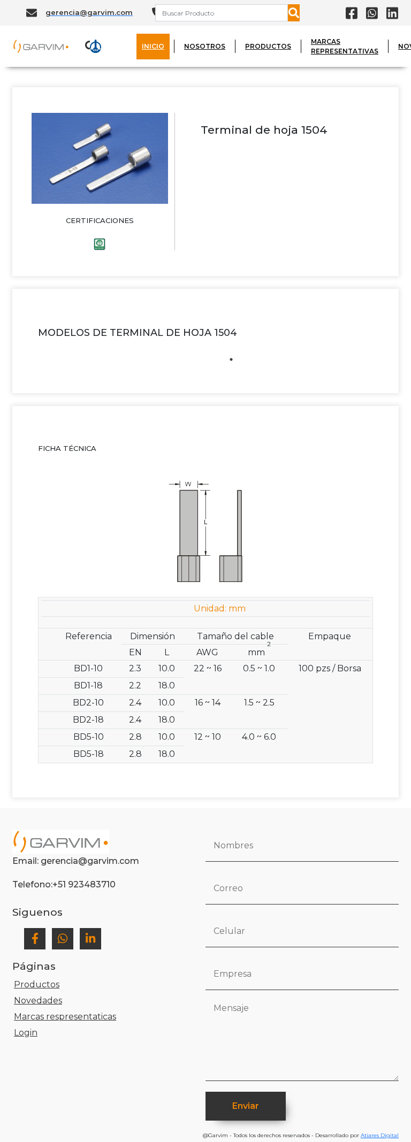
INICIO (153, 46)
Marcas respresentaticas (65, 1016)
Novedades (38, 1000)
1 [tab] (231, 359)
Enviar (245, 1106)
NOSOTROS (204, 46)
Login (25, 1033)
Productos (36, 984)
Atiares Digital (380, 1135)
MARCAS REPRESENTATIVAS (344, 46)
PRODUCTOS (268, 46)
